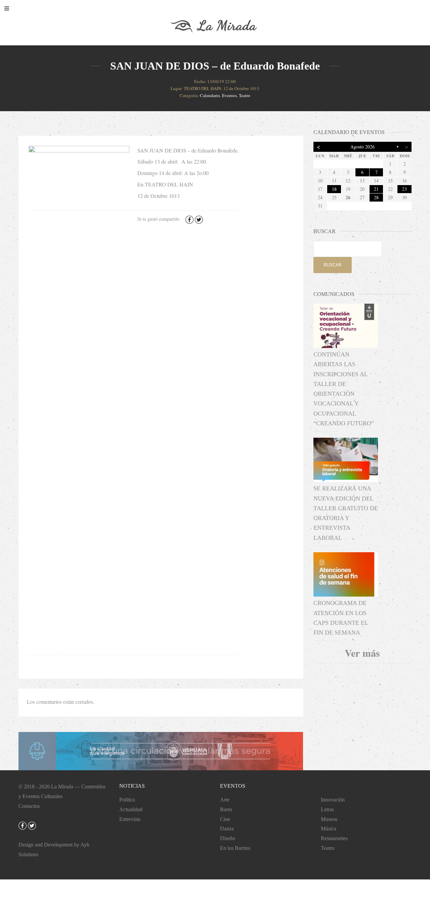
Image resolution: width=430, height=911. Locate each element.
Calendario (210, 95)
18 (334, 189)
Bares (226, 809)
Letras (327, 809)
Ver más (362, 652)
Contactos (29, 806)
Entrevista (129, 819)
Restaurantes (334, 838)
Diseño (227, 838)
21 (376, 189)
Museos (329, 819)
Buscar (333, 264)
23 (404, 189)
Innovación (333, 799)
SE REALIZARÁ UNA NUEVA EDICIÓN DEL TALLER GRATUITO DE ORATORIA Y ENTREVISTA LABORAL (345, 513)
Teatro (244, 95)
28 (376, 197)
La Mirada (62, 786)
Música (328, 828)
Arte (224, 799)
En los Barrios (235, 848)
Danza (227, 828)
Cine (225, 819)
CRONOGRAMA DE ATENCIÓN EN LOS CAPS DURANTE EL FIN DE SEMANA (340, 618)
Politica (127, 799)
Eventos (229, 95)
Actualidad (130, 809)
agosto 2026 (362, 146)
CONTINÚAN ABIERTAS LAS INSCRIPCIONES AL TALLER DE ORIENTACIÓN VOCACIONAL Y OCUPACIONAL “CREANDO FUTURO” (343, 389)
